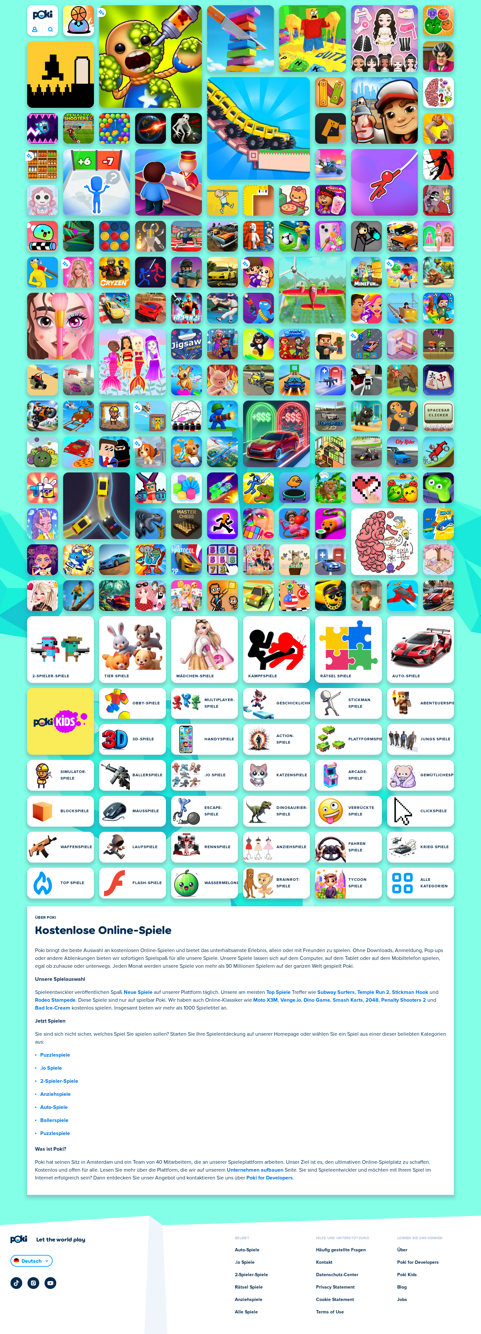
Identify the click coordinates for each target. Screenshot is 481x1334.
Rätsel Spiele (249, 1287)
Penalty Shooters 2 (403, 1000)
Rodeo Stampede (55, 1000)
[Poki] (42, 14)
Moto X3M (265, 1000)
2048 (372, 1000)
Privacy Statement (335, 1287)
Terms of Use (330, 1312)
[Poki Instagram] (33, 1283)
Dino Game (317, 1000)
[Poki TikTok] (16, 1283)
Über (402, 1250)
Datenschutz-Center (337, 1275)
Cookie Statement (335, 1299)
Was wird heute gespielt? (50, 30)
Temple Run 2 (373, 992)
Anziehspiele (55, 1094)
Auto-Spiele (54, 1107)
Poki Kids (407, 1275)
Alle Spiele (246, 1312)
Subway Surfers (336, 992)
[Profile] (34, 30)
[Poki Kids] (60, 721)
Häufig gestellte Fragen (341, 1250)
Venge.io (290, 1000)
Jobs (402, 1299)
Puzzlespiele (55, 1055)
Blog (402, 1287)
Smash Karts (348, 1000)
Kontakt (324, 1262)
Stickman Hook (410, 992)
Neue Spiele (138, 992)
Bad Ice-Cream (52, 1008)
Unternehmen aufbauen (255, 1170)
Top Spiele (278, 992)
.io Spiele (51, 1068)
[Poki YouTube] (50, 1283)
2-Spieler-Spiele (59, 1081)
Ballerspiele (54, 1120)
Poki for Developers (269, 1177)
